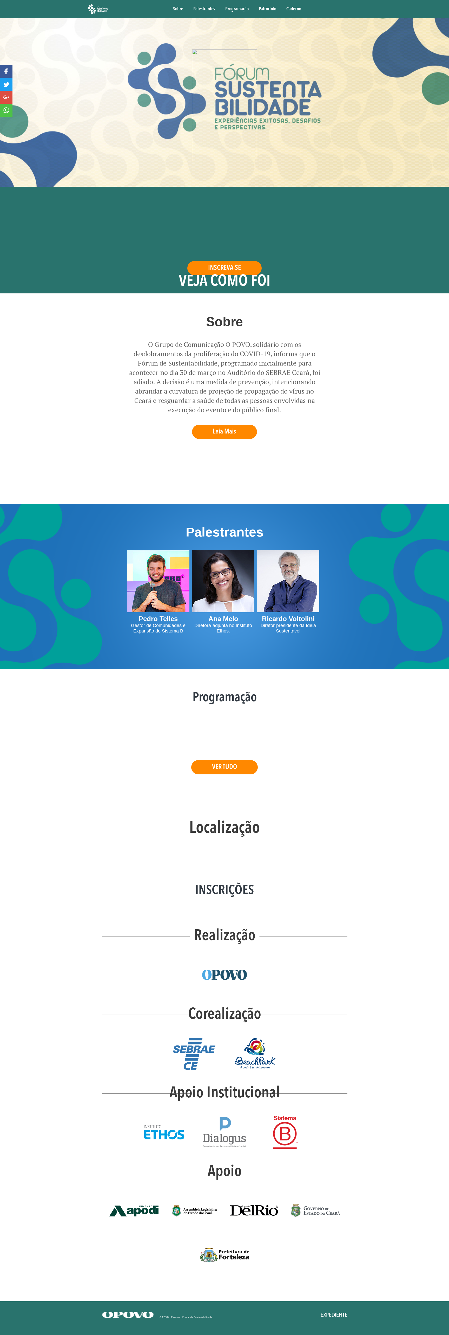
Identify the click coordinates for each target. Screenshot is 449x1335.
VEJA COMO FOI (224, 282)
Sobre (178, 9)
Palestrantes (204, 9)
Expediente (334, 1315)
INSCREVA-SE (224, 268)
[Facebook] (6, 71)
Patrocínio (267, 9)
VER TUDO (224, 767)
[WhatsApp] (6, 110)
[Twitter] (6, 84)
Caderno (293, 9)
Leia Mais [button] (224, 431)
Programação (237, 9)
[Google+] (6, 97)
